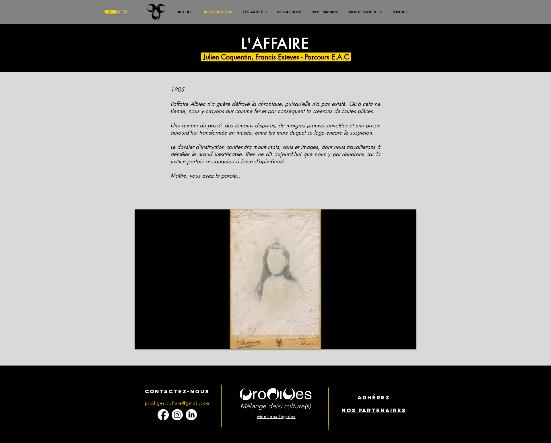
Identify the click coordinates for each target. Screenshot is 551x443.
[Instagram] (177, 414)
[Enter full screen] (408, 341)
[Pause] (142, 341)
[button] (325, 11)
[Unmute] (152, 341)
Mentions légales (276, 416)
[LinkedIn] (191, 414)
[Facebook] (163, 414)
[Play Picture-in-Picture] (398, 341)
